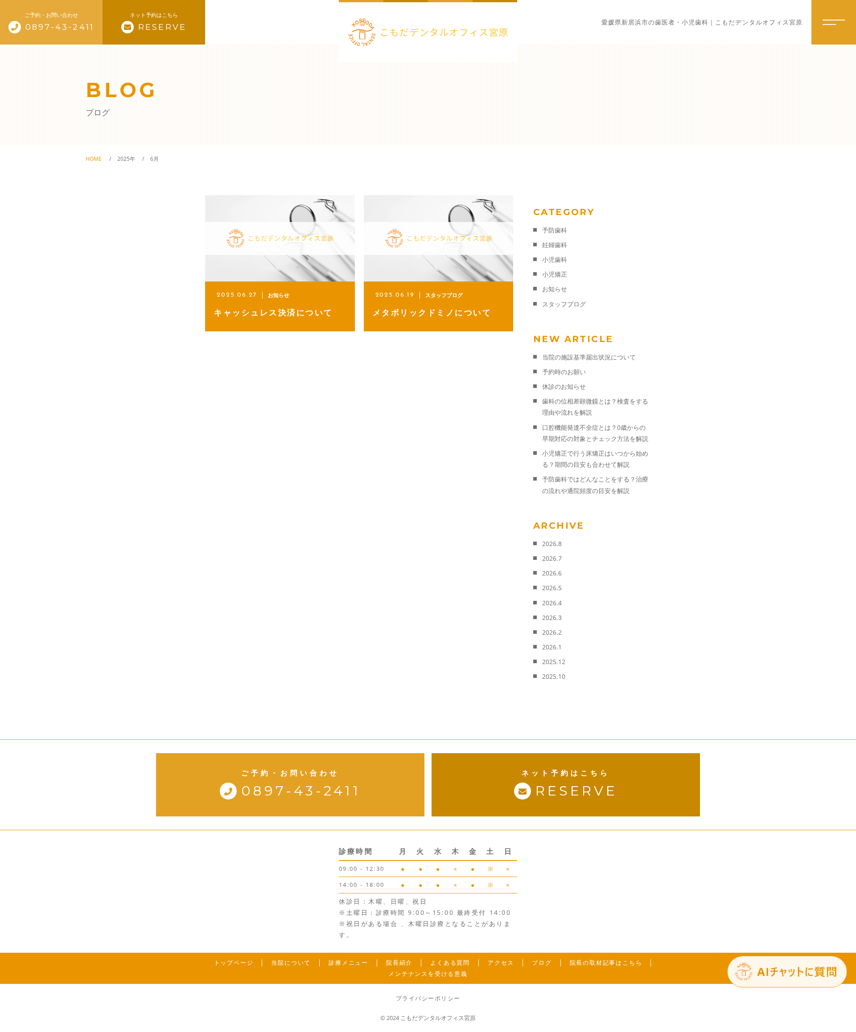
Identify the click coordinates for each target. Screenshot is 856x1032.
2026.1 (552, 647)
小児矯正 (554, 274)
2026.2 (552, 632)
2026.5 (552, 587)
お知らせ (554, 289)
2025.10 (553, 676)
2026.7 (552, 558)
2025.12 (553, 661)
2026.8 (552, 543)
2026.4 (552, 603)
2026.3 (552, 617)
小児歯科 (554, 259)
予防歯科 (554, 230)
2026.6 (552, 573)
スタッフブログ (564, 304)
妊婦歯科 (554, 245)
